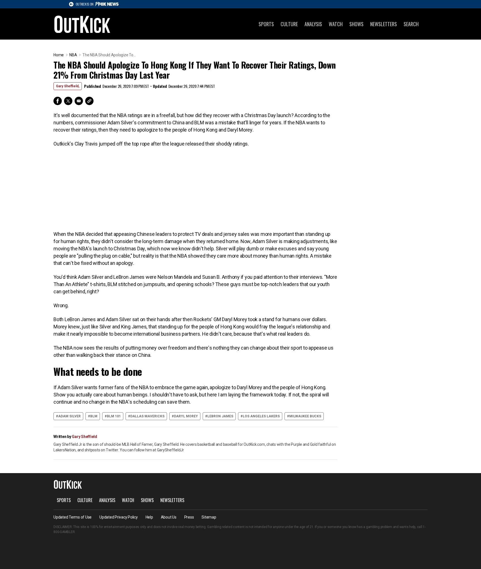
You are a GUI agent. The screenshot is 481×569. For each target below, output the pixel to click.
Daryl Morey (186, 416)
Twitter (68, 101)
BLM (93, 416)
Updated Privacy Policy (118, 517)
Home (58, 55)
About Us (168, 517)
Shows (356, 24)
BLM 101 (114, 416)
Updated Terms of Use (72, 517)
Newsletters (383, 24)
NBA (73, 55)
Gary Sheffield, (67, 86)
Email (79, 101)
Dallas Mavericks (147, 416)
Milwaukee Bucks (305, 416)
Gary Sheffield (84, 436)
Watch (336, 24)
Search (411, 24)
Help (149, 517)
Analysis (313, 24)
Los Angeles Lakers (261, 416)
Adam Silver (69, 416)
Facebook (57, 101)
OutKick (82, 24)
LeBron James (220, 416)
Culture (289, 24)
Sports (266, 24)
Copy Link (89, 101)
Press (189, 517)
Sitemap (209, 517)
